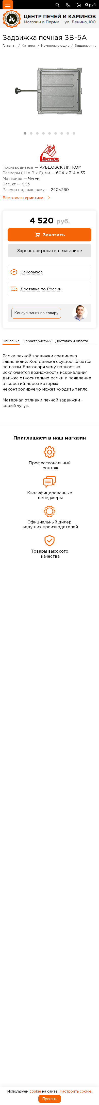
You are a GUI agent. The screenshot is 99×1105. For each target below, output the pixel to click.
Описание (11, 341)
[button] (25, 133)
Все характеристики (23, 198)
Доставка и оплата (71, 341)
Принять (49, 1099)
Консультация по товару (36, 313)
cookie (35, 1091)
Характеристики (37, 341)
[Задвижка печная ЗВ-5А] (49, 91)
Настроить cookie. (75, 1091)
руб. (90, 5)
